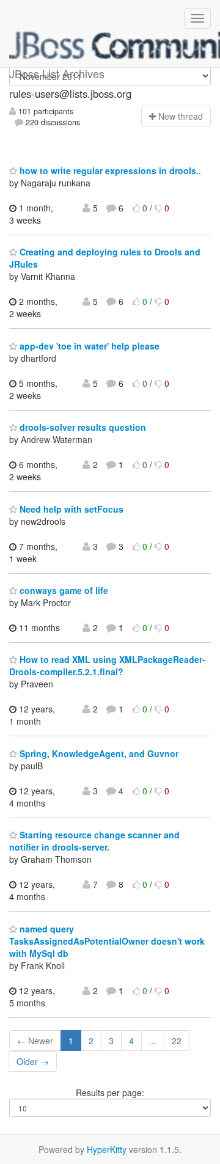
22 (177, 1040)
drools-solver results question (81, 427)
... (152, 1040)
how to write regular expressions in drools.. (109, 170)
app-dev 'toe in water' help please (88, 346)
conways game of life (62, 590)
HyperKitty (107, 1149)
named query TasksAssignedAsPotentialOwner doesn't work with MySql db (107, 941)
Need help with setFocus (70, 509)
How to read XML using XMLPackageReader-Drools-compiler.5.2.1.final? (107, 665)
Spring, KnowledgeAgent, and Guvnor (97, 753)
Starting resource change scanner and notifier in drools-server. (94, 841)
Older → (32, 1061)
